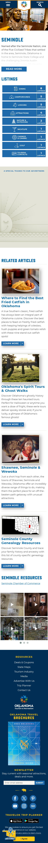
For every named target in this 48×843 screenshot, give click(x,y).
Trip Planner (24, 685)
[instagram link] (24, 806)
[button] (8, 4)
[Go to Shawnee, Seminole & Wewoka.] (20, 449)
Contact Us (24, 690)
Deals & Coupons (24, 662)
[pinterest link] (33, 798)
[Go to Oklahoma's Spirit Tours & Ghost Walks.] (20, 368)
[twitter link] (24, 798)
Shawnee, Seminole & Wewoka (20, 470)
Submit (39, 783)
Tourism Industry (24, 671)
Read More (14, 69)
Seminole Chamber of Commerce (20, 583)
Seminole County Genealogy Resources (20, 541)
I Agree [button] (24, 839)
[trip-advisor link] (33, 806)
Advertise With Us (24, 681)
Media (24, 676)
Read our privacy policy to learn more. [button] (24, 833)
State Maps (24, 667)
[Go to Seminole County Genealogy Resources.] (20, 525)
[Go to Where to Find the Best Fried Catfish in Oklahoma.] (20, 281)
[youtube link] (15, 806)
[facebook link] (15, 798)
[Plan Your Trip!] (9, 834)
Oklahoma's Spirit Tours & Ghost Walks (23, 389)
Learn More (11, 343)
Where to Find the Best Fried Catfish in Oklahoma (22, 302)
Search (40, 2)
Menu (8, 2)
